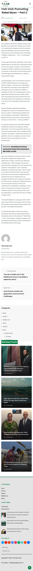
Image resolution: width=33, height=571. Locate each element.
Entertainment (8, 333)
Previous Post (11, 271)
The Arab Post (6, 246)
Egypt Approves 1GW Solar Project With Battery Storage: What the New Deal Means (16, 400)
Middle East (6, 320)
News (4, 313)
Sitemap (5, 547)
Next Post (7, 288)
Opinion (5, 326)
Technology (9, 340)
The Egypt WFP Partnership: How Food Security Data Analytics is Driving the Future (15, 464)
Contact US (6, 551)
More (4, 330)
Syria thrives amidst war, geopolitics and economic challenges (14, 293)
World (4, 323)
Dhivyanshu (9, 469)
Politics (5, 316)
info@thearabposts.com (16, 563)
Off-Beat (8, 336)
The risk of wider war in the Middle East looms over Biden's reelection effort (16, 277)
